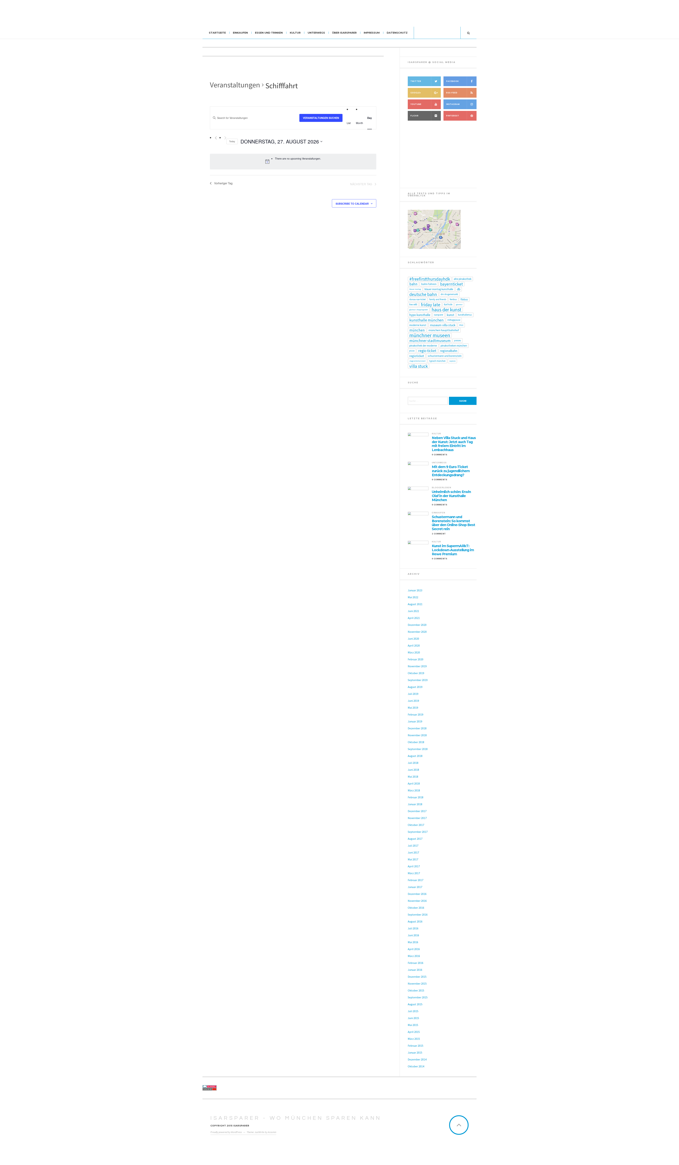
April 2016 (414, 949)
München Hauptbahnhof (443, 330)
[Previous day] (216, 138)
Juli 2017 (413, 845)
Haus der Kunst (446, 309)
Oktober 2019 (416, 673)
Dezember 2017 (417, 811)
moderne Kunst (417, 325)
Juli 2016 (413, 928)
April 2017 (414, 866)
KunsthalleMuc (465, 314)
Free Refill (413, 304)
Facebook (452, 81)
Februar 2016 (415, 963)
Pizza (411, 350)
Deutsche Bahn (423, 294)
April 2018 (414, 783)
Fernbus (453, 299)
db (458, 289)
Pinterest (452, 116)
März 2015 (414, 1038)
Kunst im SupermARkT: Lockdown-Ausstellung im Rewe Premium (453, 550)
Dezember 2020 (417, 625)
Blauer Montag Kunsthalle (439, 289)
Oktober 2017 (416, 825)
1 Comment (439, 534)
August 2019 (415, 687)
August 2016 (415, 921)
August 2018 (415, 756)
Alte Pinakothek (462, 279)
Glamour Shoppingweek (418, 309)
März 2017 (414, 873)
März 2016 (414, 956)
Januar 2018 (415, 804)
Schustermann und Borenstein (445, 355)
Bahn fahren (428, 284)
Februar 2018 (415, 797)
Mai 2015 (413, 1025)
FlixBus (464, 299)
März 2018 (414, 790)
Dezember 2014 (417, 1059)
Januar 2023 (415, 590)
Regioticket (416, 356)
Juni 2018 (413, 769)
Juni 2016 (413, 935)
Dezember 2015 (417, 976)
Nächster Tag (361, 184)
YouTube (415, 104)
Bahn (413, 284)
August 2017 (415, 838)
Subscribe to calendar (352, 203)
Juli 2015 (413, 1011)
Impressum (372, 32)
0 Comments (439, 455)
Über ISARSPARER (344, 32)
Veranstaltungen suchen (321, 118)
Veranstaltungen (235, 84)
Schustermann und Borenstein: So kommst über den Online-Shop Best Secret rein (453, 523)
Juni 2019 (413, 700)
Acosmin (272, 1132)
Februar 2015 (415, 1045)
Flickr (414, 116)
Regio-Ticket (427, 350)
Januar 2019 (415, 721)
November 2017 (417, 818)
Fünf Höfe (448, 304)
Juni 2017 (413, 852)
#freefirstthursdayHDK (429, 279)
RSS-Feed (451, 93)
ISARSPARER (438, 314)
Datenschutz (397, 32)
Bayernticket (451, 284)
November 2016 (417, 900)
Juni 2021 (413, 611)
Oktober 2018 (416, 742)
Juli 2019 (413, 694)
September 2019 (418, 680)
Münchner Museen (429, 335)
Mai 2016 (413, 942)
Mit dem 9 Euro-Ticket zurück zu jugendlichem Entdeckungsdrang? (451, 471)
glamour (459, 304)
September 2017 (418, 832)
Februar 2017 (415, 880)
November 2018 (417, 735)
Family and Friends (437, 299)
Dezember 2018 (417, 728)
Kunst (450, 315)
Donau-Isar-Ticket (417, 299)
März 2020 (414, 652)
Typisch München (437, 360)
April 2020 (414, 645)
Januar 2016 (415, 969)
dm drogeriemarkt (449, 294)
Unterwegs (316, 32)
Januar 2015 (415, 1052)
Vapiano (452, 361)
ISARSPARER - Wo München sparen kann (295, 1118)
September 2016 (418, 914)
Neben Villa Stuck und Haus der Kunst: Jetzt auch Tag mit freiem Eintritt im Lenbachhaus (454, 444)
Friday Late (430, 304)
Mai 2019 (413, 707)
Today (232, 141)
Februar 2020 (415, 659)
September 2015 (418, 997)
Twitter (415, 81)
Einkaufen (240, 32)
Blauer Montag (415, 289)
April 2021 (414, 618)
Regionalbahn (448, 351)
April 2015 (414, 1032)
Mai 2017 (413, 859)
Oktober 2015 (416, 990)
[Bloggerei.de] (234, 1086)
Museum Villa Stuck (442, 325)
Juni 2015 (413, 1018)
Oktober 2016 (416, 907)
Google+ (415, 93)
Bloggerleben (441, 487)
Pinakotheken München (454, 345)
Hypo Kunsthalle (419, 315)
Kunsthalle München (426, 320)
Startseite (217, 32)
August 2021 (415, 604)
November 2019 (417, 666)
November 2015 (417, 983)
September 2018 (418, 749)
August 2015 (415, 1004)
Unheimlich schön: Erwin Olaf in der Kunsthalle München (451, 496)
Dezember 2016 (417, 894)
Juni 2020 (413, 638)
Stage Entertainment (417, 361)
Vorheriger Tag (223, 183)
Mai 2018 (413, 776)
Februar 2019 (415, 714)
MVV (461, 325)
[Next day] (225, 138)
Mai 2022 (413, 597)
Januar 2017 (415, 887)
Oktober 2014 (416, 1066)
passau (457, 340)
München (417, 330)
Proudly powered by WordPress (226, 1132)
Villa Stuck (418, 366)
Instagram (453, 104)
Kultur (295, 32)
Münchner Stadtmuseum (430, 340)
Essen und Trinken (269, 32)
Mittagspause (453, 319)
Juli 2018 (413, 763)
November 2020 (417, 631)
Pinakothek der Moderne (423, 345)
